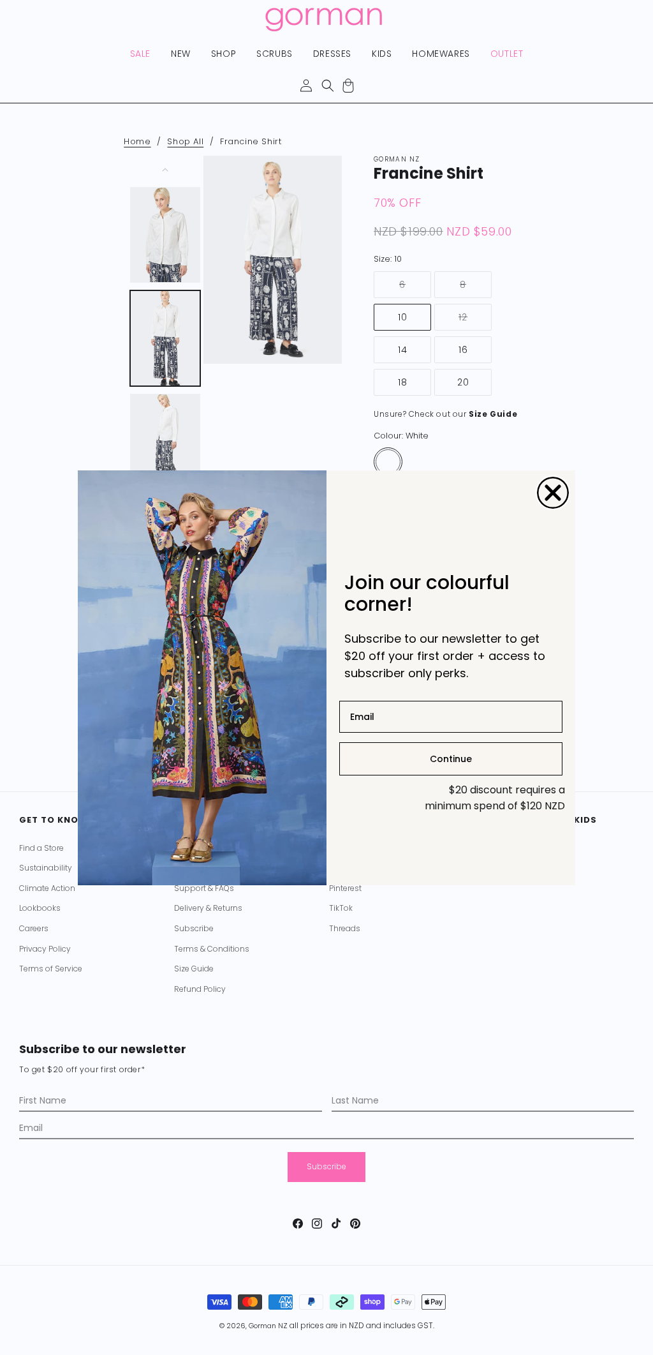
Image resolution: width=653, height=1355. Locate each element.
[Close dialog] (553, 493)
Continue (451, 758)
